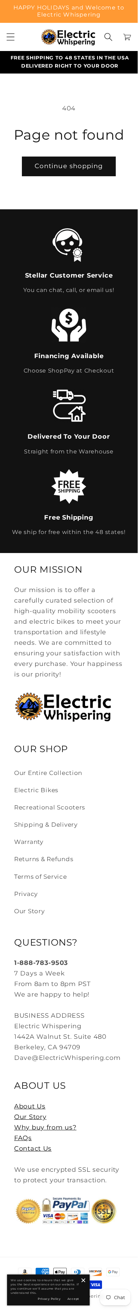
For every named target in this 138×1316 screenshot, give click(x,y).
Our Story (29, 911)
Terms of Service (40, 876)
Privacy (26, 893)
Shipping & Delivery (46, 824)
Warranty (28, 841)
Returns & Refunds (43, 859)
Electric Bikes (36, 790)
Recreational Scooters (49, 807)
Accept (73, 1299)
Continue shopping (69, 166)
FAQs (23, 1138)
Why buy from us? (45, 1127)
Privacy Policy (49, 1299)
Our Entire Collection (48, 772)
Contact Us (33, 1148)
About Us (30, 1106)
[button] (10, 37)
